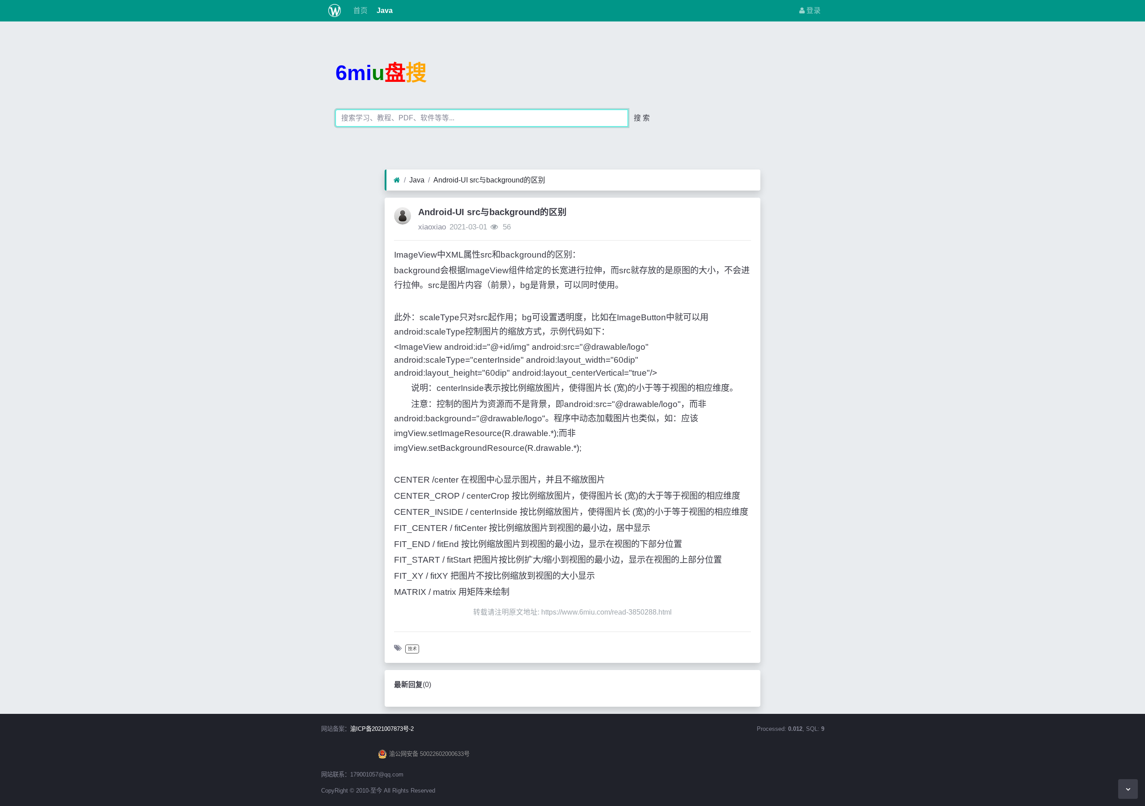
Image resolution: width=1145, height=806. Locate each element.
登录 (813, 10)
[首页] (397, 180)
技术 (412, 648)
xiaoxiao (432, 227)
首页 (360, 10)
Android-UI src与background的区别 (489, 180)
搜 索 (642, 118)
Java (384, 10)
